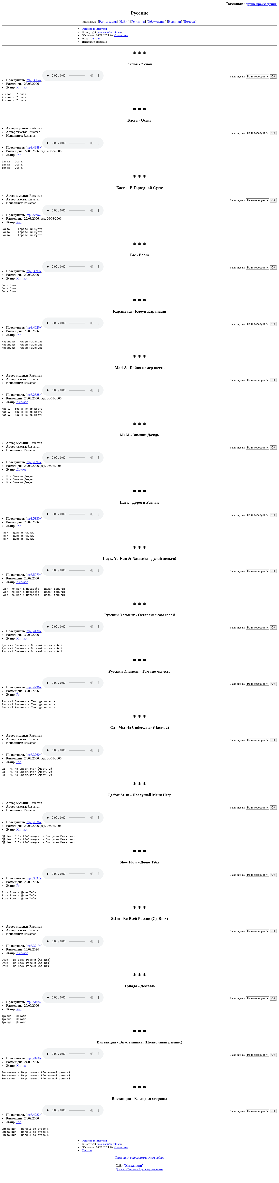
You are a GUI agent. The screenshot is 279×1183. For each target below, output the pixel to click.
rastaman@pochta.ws (109, 32)
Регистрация (108, 21)
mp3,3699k (34, 271)
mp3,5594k (34, 215)
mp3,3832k (34, 878)
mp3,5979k (34, 574)
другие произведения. (261, 4)
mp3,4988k (34, 147)
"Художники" (133, 1165)
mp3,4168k (34, 1058)
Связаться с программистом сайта (139, 1157)
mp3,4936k (34, 822)
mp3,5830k (34, 518)
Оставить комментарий (95, 28)
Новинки (174, 21)
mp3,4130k (34, 631)
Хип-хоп (95, 38)
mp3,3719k (34, 945)
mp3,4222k (34, 1114)
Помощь (189, 21)
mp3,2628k (34, 394)
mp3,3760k (34, 754)
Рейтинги (138, 21)
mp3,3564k (34, 80)
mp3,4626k (34, 327)
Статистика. (121, 35)
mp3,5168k (34, 1002)
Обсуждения (156, 21)
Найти (123, 21)
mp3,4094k (34, 462)
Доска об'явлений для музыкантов (139, 1169)
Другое (21, 469)
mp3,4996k (34, 687)
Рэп (18, 155)
